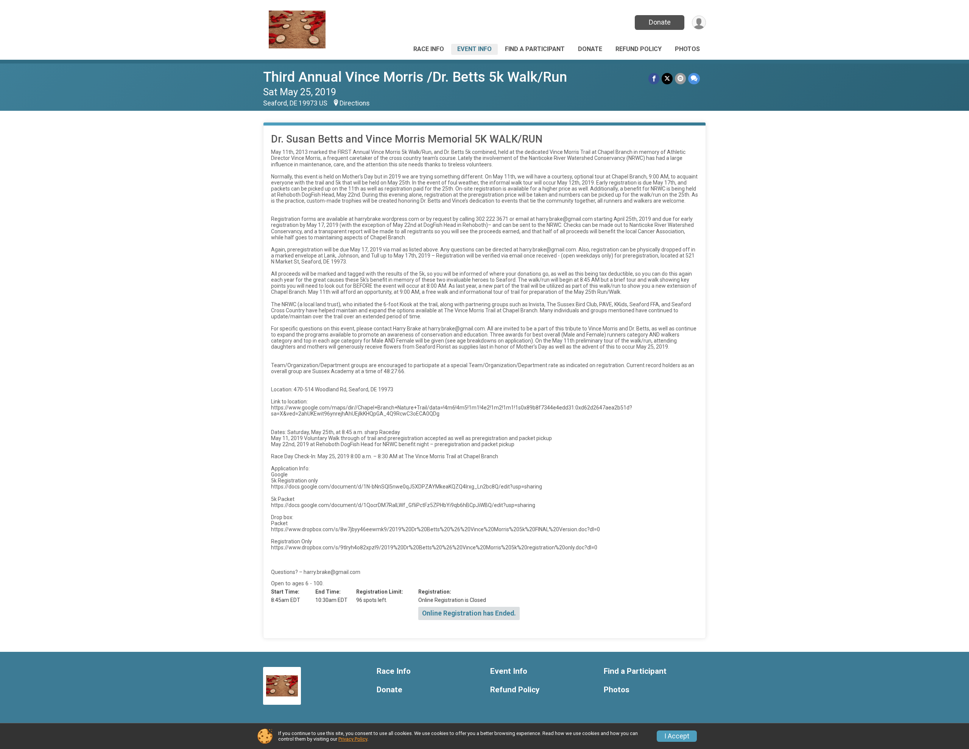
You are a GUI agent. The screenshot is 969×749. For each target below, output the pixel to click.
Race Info (428, 49)
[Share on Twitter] (667, 78)
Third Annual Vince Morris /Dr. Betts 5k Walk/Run (415, 77)
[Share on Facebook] (653, 78)
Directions (355, 103)
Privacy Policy (352, 739)
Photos (687, 49)
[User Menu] (699, 22)
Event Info (474, 49)
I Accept (676, 736)
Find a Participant (535, 49)
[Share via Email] (680, 78)
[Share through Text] (694, 78)
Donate (660, 22)
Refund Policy (638, 49)
